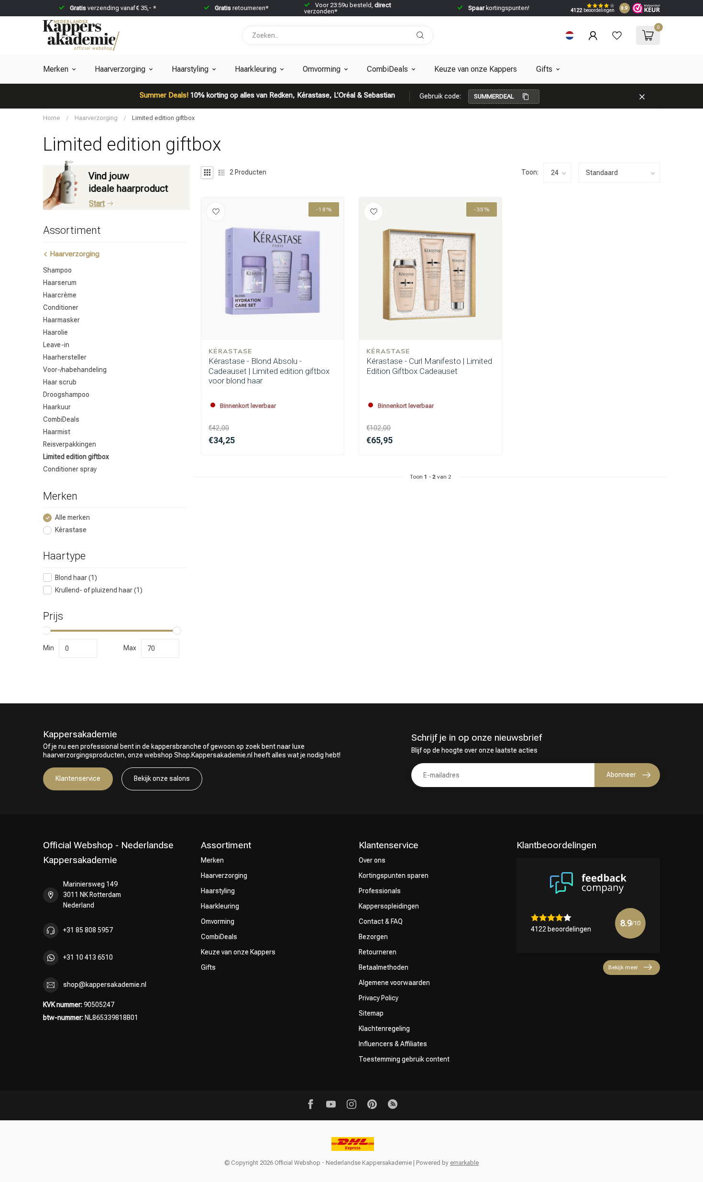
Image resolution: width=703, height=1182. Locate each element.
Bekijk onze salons (162, 778)
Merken (55, 69)
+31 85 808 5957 (88, 930)
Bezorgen (373, 937)
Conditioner (60, 307)
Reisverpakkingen (69, 444)
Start (97, 203)
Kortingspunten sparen (393, 875)
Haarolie (55, 332)
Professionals (380, 891)
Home (51, 117)
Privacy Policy (378, 998)
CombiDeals (387, 69)
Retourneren (377, 952)
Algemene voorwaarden (394, 982)
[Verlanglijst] (617, 35)
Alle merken (72, 517)
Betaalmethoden (383, 967)
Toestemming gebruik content (404, 1059)
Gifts (544, 69)
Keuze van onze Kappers (475, 69)
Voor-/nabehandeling (75, 369)
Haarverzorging (120, 69)
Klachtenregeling (384, 1028)
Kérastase (71, 530)
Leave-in (56, 345)
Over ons (372, 860)
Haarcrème (60, 295)
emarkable (464, 1162)
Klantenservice (77, 778)
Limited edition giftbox (163, 117)
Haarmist (56, 432)
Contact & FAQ (381, 921)
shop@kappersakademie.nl (104, 984)
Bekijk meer (623, 967)
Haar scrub (60, 382)
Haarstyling (190, 69)
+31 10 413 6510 (88, 957)
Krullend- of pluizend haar (99, 590)
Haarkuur (57, 407)
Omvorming (322, 69)
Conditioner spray (70, 469)
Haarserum (60, 282)
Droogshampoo (66, 394)
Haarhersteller (65, 357)
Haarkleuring (255, 69)
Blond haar (76, 577)
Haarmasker (61, 320)
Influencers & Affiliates (393, 1044)
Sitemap (371, 1013)
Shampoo (57, 270)
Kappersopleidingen (389, 906)
